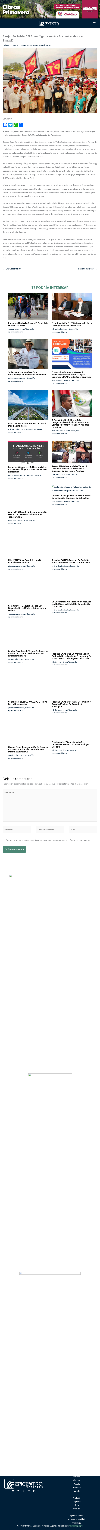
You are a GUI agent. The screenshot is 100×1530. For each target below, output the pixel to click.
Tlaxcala (76, 1480)
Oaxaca (24, 45)
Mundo (77, 1491)
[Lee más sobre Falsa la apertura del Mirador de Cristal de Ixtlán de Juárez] (28, 405)
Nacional (29, 429)
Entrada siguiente (87, 269)
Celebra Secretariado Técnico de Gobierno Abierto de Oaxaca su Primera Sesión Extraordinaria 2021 (28, 653)
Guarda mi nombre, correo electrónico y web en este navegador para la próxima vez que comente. (48, 840)
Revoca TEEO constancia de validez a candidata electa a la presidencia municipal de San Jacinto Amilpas (69, 468)
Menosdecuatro (76, 1526)
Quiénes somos (76, 1515)
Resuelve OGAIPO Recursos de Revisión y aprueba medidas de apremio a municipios (71, 704)
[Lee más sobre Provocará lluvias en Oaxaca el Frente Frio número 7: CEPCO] (28, 306)
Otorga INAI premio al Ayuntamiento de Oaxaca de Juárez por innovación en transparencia (27, 514)
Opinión (76, 1509)
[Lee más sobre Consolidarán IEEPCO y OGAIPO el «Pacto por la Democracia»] (28, 685)
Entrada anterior (12, 269)
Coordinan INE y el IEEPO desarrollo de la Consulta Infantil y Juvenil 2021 (72, 324)
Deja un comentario (11, 45)
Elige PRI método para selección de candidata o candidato (25, 561)
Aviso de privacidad (76, 1519)
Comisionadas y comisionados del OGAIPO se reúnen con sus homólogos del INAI (70, 744)
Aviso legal (76, 1523)
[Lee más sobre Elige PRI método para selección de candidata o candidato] (28, 543)
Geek (76, 1505)
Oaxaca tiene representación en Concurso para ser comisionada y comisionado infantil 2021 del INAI (28, 749)
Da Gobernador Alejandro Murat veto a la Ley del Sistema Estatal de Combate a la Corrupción (71, 604)
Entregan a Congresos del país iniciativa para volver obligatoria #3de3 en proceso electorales (27, 469)
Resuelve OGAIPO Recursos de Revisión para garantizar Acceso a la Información (71, 561)
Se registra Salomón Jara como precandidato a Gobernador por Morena (27, 373)
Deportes (77, 1501)
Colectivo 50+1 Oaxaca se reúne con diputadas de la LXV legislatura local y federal (27, 608)
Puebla (77, 1484)
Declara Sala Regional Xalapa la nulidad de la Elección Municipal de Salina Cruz (71, 497)
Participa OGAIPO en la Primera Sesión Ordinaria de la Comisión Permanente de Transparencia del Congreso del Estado (72, 656)
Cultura (76, 1498)
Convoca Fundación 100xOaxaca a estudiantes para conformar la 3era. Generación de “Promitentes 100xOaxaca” (72, 374)
